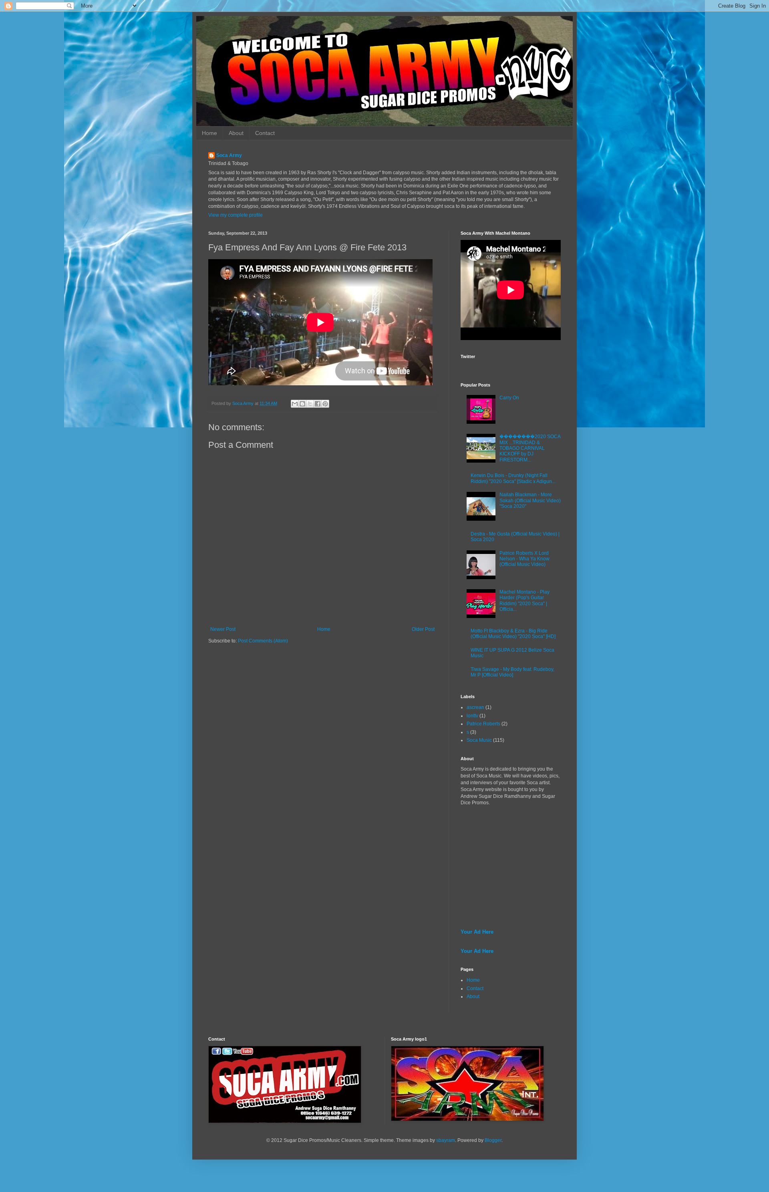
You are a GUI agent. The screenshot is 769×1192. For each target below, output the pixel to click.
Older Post (423, 629)
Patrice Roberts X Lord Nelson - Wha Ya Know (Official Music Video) (524, 559)
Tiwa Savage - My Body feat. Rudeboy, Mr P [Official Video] (512, 672)
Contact (265, 133)
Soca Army (229, 155)
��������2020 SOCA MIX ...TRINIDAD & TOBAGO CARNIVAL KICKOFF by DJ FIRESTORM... (529, 448)
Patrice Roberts (483, 724)
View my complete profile (235, 215)
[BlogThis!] (302, 404)
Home (209, 133)
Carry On (509, 398)
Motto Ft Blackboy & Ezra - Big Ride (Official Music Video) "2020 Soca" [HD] (513, 633)
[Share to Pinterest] (325, 404)
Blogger (493, 1140)
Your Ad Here (477, 932)
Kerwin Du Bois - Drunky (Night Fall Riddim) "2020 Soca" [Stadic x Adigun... (513, 478)
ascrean (475, 707)
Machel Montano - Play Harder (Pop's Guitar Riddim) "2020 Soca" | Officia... (524, 600)
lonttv (472, 716)
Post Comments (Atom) (263, 641)
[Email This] (295, 404)
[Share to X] (310, 404)
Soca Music (479, 740)
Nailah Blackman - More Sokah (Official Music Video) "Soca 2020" (530, 500)
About (236, 133)
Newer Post (223, 629)
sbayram (445, 1140)
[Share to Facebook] (318, 404)
